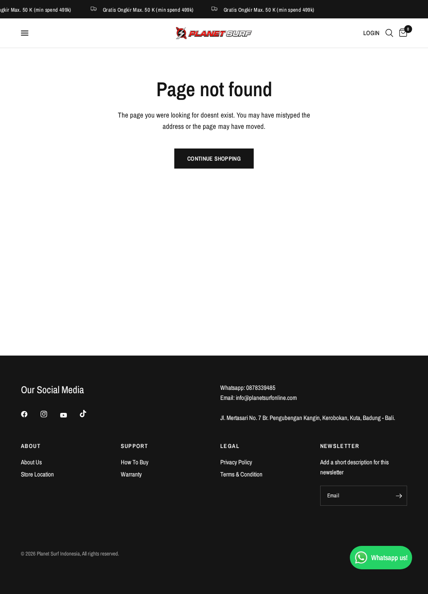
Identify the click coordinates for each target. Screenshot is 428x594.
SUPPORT (134, 446)
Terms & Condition (241, 474)
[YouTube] (69, 415)
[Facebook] (30, 414)
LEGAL (229, 446)
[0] (401, 33)
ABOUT (31, 446)
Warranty (131, 474)
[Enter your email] (398, 496)
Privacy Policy (236, 462)
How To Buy (134, 462)
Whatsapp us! (389, 557)
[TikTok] (89, 414)
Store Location (37, 474)
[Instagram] (50, 414)
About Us (31, 462)
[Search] (389, 33)
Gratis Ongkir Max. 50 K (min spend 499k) (147, 9)
